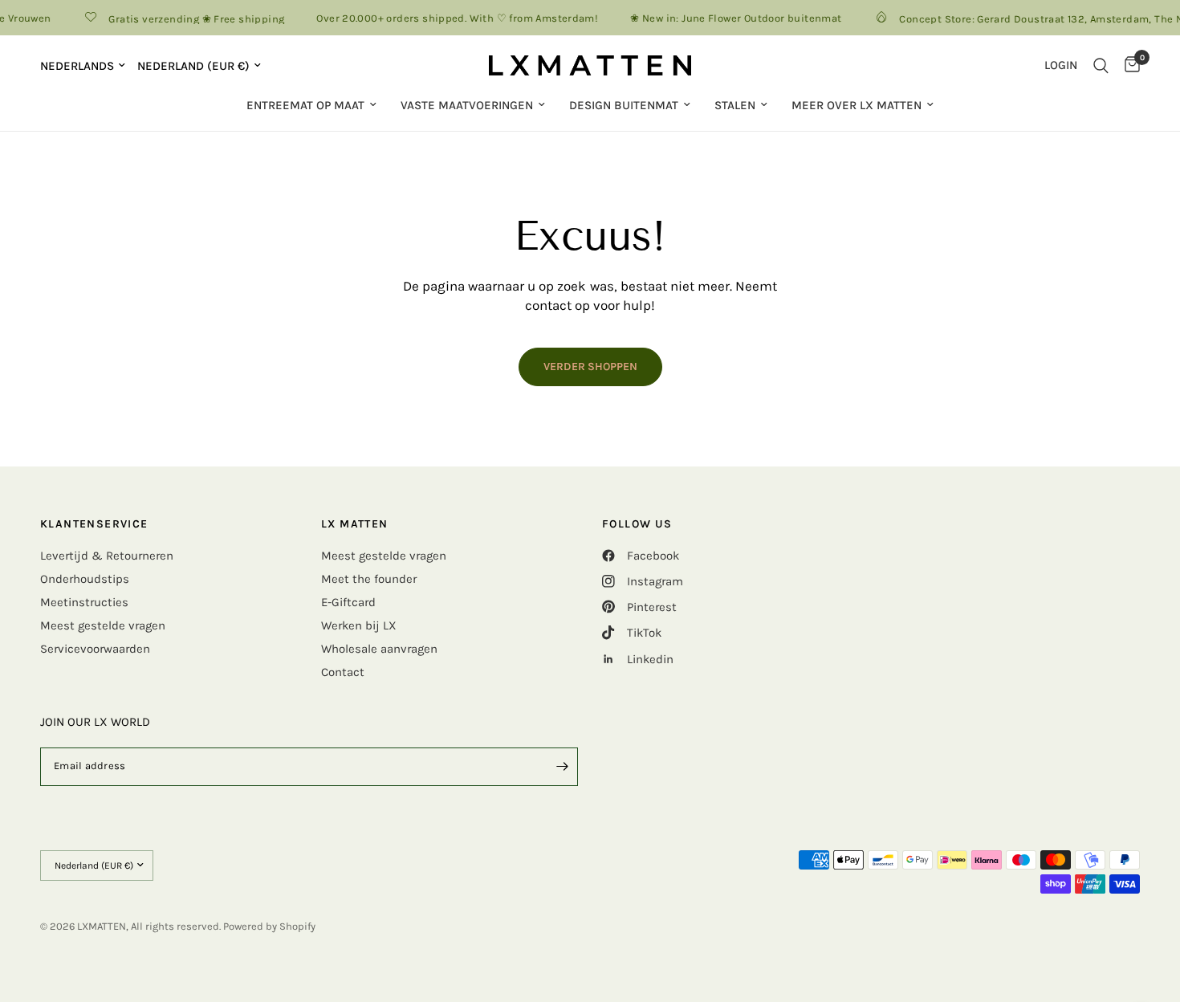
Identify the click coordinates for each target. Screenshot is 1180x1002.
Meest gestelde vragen (102, 625)
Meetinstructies (84, 602)
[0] (1128, 65)
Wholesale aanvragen (379, 649)
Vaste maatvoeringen (467, 105)
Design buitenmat (623, 105)
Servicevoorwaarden (95, 649)
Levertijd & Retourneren (106, 555)
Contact (342, 672)
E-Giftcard (348, 602)
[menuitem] (311, 105)
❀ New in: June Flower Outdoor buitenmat (729, 18)
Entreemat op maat (305, 105)
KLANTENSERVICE (94, 524)
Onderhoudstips (84, 579)
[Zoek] (1101, 65)
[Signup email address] (562, 766)
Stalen (734, 105)
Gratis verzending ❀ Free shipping (190, 18)
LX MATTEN (355, 524)
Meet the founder (369, 579)
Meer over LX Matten (856, 105)
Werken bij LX (359, 625)
